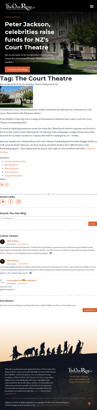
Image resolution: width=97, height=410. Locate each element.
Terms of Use (63, 405)
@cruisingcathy (11, 283)
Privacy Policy (52, 405)
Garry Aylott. (40, 405)
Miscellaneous (12, 168)
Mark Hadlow (11, 165)
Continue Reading (17, 69)
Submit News (89, 310)
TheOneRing (12, 241)
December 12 (23, 264)
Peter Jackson (11, 172)
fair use (37, 391)
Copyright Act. (11, 393)
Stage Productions (13, 175)
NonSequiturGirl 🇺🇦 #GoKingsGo (22, 280)
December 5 (23, 283)
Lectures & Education (15, 161)
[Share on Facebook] (7, 184)
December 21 (23, 244)
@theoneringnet (11, 244)
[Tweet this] (2, 184)
